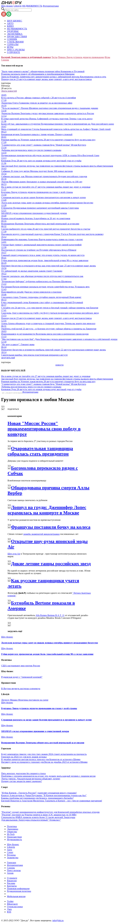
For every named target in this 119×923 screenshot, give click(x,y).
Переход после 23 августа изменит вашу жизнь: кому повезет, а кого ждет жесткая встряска (46, 79)
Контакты (12, 886)
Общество (12, 831)
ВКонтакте (12, 904)
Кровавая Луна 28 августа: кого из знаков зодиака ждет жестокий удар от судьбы (41, 389)
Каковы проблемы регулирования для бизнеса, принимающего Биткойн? (37, 798)
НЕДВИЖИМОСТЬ (32, 6)
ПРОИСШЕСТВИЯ (17, 36)
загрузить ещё (8, 357)
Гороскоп (11, 862)
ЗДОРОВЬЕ (13, 31)
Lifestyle (18, 6)
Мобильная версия (16, 896)
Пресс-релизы (14, 870)
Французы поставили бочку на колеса (50, 527)
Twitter (10, 901)
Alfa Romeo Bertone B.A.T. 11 (50, 615)
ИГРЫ (10, 47)
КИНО (10, 26)
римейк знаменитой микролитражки (41, 534)
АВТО (10, 23)
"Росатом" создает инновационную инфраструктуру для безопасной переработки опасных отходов (50, 812)
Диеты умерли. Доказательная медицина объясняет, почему (30, 778)
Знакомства (12, 857)
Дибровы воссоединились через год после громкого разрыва (31, 387)
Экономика (12, 829)
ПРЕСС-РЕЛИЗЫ (16, 49)
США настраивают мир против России (20, 665)
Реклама (11, 883)
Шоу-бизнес (7, 6)
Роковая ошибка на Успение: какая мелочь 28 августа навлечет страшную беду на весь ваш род (48, 381)
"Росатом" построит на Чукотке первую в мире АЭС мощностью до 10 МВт (38, 814)
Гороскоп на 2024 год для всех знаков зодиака (24, 757)
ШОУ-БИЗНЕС (14, 21)
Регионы (11, 855)
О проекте (12, 878)
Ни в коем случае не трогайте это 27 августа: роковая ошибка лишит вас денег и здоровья (45, 376)
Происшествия (14, 837)
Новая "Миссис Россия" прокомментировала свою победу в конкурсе (44, 429)
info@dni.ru (58, 920)
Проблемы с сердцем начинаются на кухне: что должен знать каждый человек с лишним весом (48, 776)
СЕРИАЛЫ (12, 44)
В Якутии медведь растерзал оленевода (20, 688)
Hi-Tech (11, 834)
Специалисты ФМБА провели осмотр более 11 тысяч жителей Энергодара (38, 817)
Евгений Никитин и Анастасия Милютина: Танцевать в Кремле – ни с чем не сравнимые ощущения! (51, 800)
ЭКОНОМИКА (14, 34)
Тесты (54, 57)
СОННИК (12, 39)
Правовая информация (18, 888)
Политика (12, 826)
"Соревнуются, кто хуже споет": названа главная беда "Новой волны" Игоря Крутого (43, 384)
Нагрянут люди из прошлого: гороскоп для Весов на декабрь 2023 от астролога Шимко (44, 762)
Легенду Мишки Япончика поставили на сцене (24, 700)
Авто (9, 849)
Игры (107, 57)
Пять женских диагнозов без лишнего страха (23, 773)
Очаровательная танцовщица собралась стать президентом (40, 451)
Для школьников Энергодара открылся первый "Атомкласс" (31, 820)
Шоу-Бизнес (13, 844)
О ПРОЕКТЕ (13, 52)
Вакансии (12, 880)
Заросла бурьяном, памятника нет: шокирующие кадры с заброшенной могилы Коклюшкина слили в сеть (53, 76)
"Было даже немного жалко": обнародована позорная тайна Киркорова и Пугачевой (42, 71)
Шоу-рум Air (14, 554)
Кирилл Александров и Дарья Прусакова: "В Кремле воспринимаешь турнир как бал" (44, 795)
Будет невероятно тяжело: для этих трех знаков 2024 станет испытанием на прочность (44, 754)
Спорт (10, 852)
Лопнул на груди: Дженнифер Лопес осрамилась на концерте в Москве (47, 510)
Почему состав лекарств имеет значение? (21, 781)
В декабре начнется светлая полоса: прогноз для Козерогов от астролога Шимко (40, 759)
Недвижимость (14, 839)
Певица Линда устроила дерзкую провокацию (81, 57)
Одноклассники (15, 906)
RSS (9, 912)
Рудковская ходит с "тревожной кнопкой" (22, 677)
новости (59, 365)
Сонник (5, 60)
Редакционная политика (19, 891)
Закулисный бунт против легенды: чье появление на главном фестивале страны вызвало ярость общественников (57, 379)
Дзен (9, 909)
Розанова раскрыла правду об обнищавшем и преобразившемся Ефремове (38, 74)
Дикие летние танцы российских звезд (51, 563)
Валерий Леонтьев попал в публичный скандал (26, 57)
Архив (10, 873)
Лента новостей (9, 91)
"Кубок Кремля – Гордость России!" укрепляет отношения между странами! (39, 793)
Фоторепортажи (51, 6)
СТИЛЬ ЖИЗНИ (15, 42)
